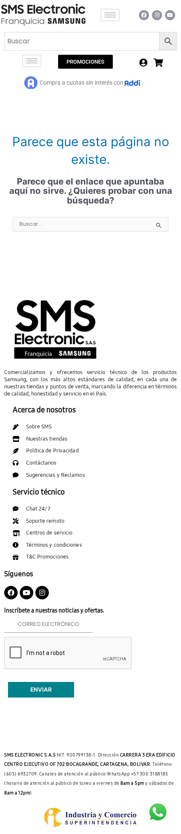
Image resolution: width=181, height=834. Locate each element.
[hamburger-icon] (110, 15)
